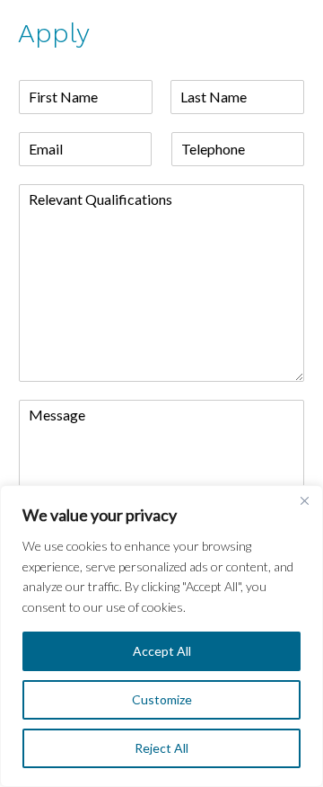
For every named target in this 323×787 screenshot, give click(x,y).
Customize (162, 699)
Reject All (161, 748)
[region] (161, 636)
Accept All (162, 651)
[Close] (304, 500)
